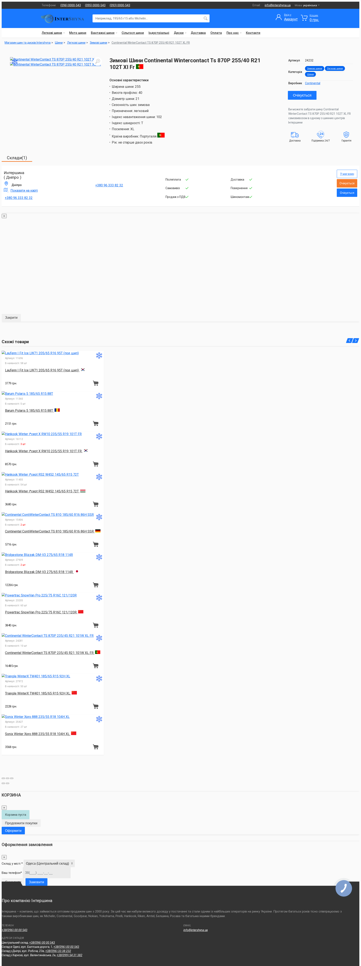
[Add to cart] (96, 383)
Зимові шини (314, 68)
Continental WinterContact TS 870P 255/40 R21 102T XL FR (151, 42)
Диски (179, 33)
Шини (310, 74)
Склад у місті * (12, 863)
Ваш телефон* (12, 873)
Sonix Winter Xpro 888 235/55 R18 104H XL (37, 734)
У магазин (347, 174)
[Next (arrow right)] (7, 783)
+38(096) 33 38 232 (58, 951)
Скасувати (13, 882)
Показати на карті (24, 190)
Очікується (302, 95)
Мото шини (77, 33)
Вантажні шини (102, 33)
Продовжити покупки (21, 823)
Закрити (11, 317)
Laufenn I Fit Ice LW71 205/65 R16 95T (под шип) (42, 370)
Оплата (216, 33)
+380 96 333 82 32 (19, 198)
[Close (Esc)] (3, 778)
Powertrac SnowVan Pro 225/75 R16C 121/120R (41, 612)
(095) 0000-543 (95, 5)
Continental (312, 83)
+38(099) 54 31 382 (69, 955)
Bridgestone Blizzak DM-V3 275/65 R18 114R (39, 572)
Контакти (253, 33)
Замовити (36, 882)
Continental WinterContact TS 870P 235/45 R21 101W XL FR (49, 653)
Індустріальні (159, 33)
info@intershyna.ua (278, 5)
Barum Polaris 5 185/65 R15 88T (29, 411)
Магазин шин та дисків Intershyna (28, 42)
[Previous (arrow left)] (3, 783)
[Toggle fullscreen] (7, 778)
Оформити (13, 830)
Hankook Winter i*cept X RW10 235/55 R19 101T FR (44, 451)
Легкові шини (52, 33)
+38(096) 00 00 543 (14, 930)
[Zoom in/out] (11, 778)
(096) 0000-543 (70, 5)
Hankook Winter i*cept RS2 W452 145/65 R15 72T (42, 491)
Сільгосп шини (133, 33)
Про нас (232, 33)
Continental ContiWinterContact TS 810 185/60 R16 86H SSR (50, 531)
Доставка (198, 33)
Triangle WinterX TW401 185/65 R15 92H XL (38, 693)
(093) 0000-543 (120, 5)
